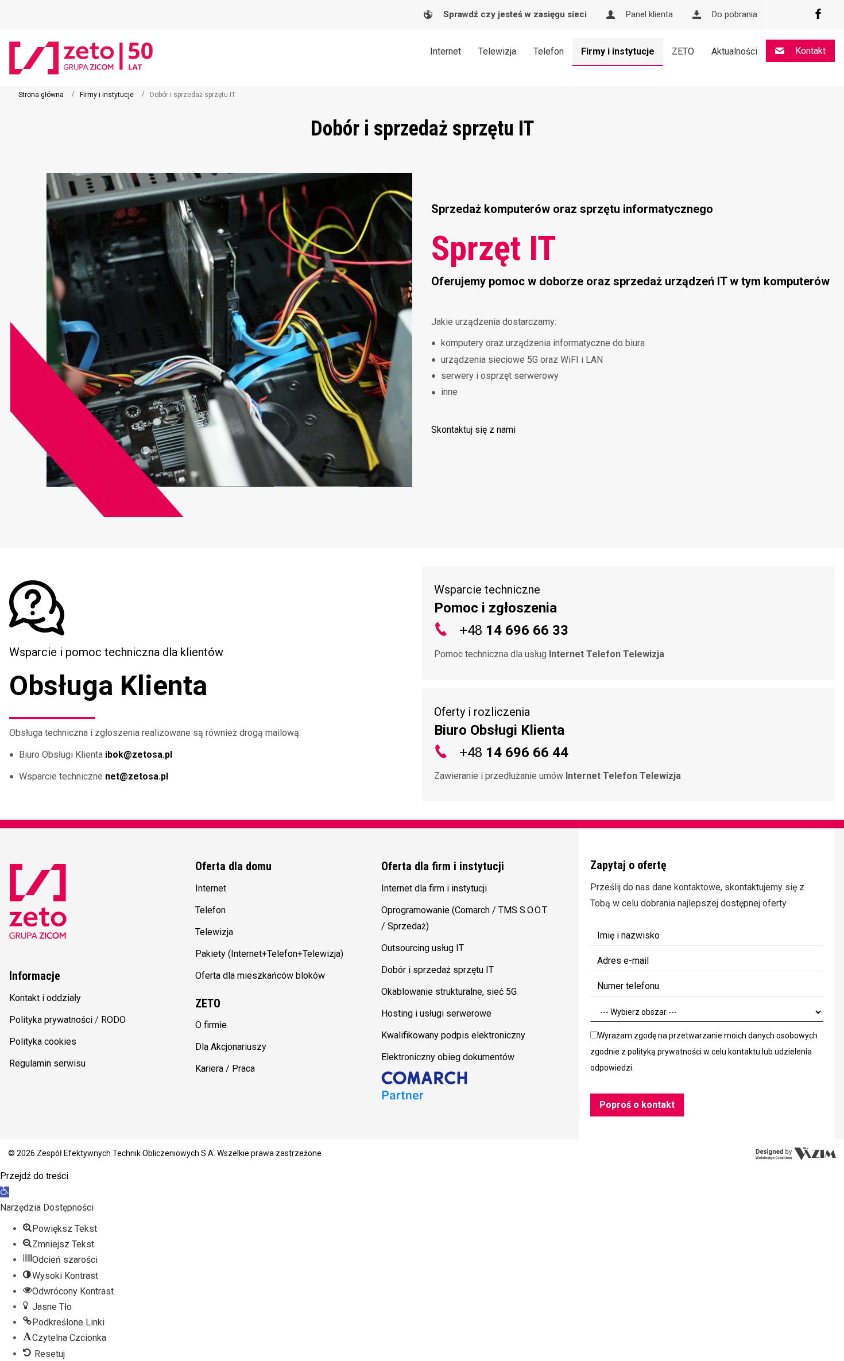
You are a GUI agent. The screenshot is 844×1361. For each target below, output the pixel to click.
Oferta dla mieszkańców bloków (260, 975)
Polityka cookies (42, 1041)
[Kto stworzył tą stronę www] (796, 1154)
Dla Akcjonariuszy (230, 1046)
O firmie (211, 1024)
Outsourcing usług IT (422, 948)
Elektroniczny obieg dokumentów (447, 1057)
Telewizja (214, 931)
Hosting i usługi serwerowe (436, 1013)
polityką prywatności (665, 1051)
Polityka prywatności (50, 1019)
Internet (210, 888)
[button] (633, 429)
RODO (113, 1019)
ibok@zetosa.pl (140, 754)
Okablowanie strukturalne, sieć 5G (449, 991)
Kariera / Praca (225, 1068)
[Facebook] (818, 14)
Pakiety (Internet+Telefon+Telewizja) (269, 953)
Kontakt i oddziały (45, 997)
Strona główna (41, 95)
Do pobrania (733, 14)
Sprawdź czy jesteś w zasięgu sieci (514, 14)
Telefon (210, 910)
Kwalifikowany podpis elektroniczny (453, 1035)
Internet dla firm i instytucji (434, 888)
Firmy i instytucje (107, 95)
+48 (513, 630)
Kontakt (809, 50)
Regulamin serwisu (47, 1063)
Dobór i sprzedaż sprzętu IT (437, 969)
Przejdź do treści (34, 1175)
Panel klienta (648, 14)
